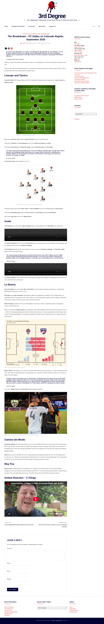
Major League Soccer (34, 33)
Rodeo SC (77, 58)
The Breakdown (45, 33)
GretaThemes (65, 620)
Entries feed (72, 608)
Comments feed (73, 610)
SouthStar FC (77, 61)
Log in (71, 607)
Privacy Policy (8, 610)
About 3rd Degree (9, 607)
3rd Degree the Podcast (18, 26)
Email (9, 571)
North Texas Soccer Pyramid (81, 81)
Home (6, 26)
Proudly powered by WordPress (43, 620)
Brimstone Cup (8, 613)
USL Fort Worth (78, 52)
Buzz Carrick (26, 43)
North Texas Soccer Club (80, 55)
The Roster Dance (79, 76)
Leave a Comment (47, 43)
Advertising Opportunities (10, 612)
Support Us (52, 26)
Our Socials (31, 26)
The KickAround (8, 608)
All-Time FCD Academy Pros (81, 77)
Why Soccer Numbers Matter (81, 82)
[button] (6, 48)
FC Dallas (25, 33)
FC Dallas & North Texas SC (81, 95)
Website (9, 579)
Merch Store (42, 26)
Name (9, 563)
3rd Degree (51, 16)
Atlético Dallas (78, 50)
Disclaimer (7, 615)
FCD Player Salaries (79, 79)
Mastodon (77, 119)
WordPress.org (73, 612)
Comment (10, 548)
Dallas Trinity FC (78, 47)
